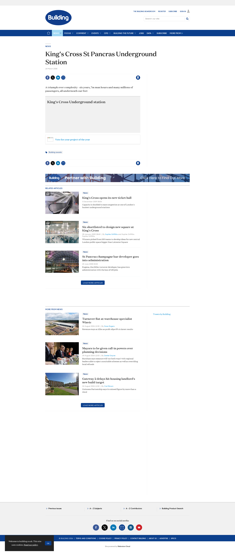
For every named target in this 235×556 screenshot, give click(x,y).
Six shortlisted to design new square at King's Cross (108, 228)
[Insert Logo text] (58, 24)
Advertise (163, 538)
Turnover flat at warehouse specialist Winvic (107, 320)
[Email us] (122, 527)
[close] (140, 72)
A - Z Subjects (96, 508)
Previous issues (55, 508)
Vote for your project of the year (72, 139)
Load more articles (93, 282)
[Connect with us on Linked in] (113, 527)
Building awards (55, 152)
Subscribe (173, 11)
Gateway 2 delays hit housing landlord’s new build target (108, 380)
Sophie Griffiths (111, 234)
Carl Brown (108, 386)
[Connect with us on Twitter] (104, 527)
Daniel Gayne (109, 355)
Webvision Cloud (124, 546)
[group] (175, 33)
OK (48, 543)
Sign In (183, 11)
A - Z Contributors (134, 508)
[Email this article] (63, 77)
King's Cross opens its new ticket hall (106, 198)
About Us (153, 538)
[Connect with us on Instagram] (131, 527)
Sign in (107, 72)
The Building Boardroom (144, 11)
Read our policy (31, 544)
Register (162, 11)
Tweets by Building (161, 314)
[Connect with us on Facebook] (96, 527)
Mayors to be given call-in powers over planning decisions (107, 350)
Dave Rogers (109, 326)
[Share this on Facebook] (47, 77)
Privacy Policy (120, 538)
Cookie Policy (105, 538)
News (48, 46)
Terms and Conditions (86, 538)
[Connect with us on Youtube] (139, 527)
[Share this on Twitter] (53, 77)
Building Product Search (172, 508)
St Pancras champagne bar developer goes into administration (110, 258)
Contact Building (138, 538)
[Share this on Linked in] (58, 77)
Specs (173, 538)
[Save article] (138, 77)
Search (187, 19)
